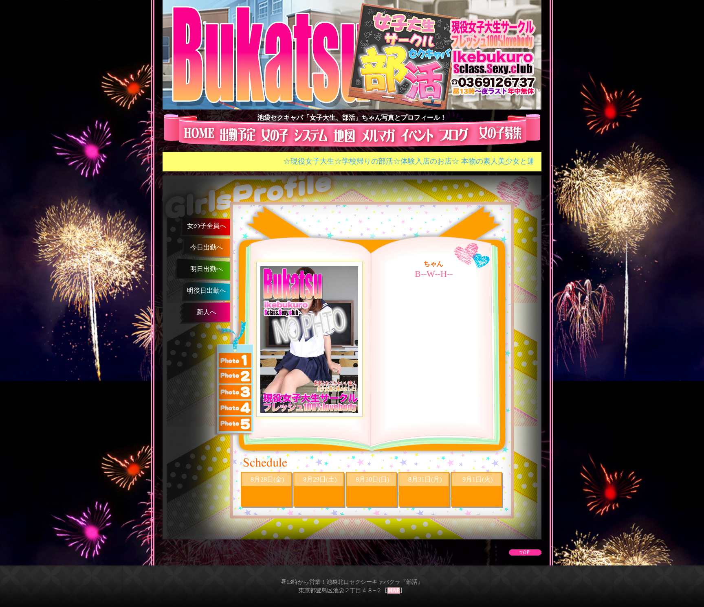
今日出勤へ (206, 247)
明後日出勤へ (206, 290)
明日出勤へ (206, 268)
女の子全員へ (206, 225)
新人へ (206, 312)
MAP (393, 590)
